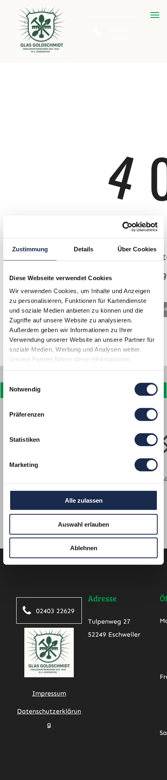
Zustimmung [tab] (30, 249)
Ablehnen (83, 547)
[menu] (155, 15)
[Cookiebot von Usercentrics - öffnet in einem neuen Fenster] (122, 226)
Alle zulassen (84, 500)
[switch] (146, 414)
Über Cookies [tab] (137, 249)
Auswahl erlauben (83, 524)
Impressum (49, 693)
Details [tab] (84, 249)
